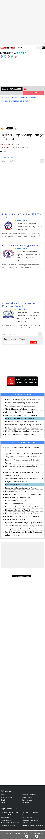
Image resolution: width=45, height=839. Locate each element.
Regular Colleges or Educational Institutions (18, 98)
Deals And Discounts (8, 825)
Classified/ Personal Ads (30, 820)
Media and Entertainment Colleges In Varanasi (22, 516)
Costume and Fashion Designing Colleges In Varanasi (24, 478)
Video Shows (5, 817)
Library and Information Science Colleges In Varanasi (24, 507)
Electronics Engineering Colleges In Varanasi (21, 422)
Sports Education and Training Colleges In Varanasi (23, 522)
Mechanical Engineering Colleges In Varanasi (21, 428)
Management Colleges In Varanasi (17, 510)
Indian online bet (6, 820)
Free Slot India (27, 800)
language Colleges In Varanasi (16, 500)
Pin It (17, 129)
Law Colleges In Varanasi (14, 504)
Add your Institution (33, 93)
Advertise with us (6, 797)
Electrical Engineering (21, 101)
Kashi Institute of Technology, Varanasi (20, 245)
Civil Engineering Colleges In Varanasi (19, 412)
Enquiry (3, 800)
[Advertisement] (22, 22)
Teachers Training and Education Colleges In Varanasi (24, 526)
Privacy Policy (27, 797)
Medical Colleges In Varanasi (15, 519)
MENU (4, 151)
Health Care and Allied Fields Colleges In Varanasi (23, 494)
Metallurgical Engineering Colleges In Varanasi (22, 431)
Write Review (21, 221)
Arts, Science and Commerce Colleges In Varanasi (22, 457)
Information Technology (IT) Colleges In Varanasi (23, 425)
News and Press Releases (9, 812)
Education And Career (8, 815)
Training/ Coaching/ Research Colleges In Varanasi (23, 529)
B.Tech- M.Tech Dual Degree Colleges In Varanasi (22, 399)
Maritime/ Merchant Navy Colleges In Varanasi (22, 513)
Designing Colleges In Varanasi (16, 482)
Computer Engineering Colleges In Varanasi (21, 415)
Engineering (5, 101)
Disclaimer (25, 803)
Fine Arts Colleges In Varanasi (16, 491)
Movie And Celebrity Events (10, 823)
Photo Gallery (27, 817)
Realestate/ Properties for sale (32, 825)
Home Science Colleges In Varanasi (17, 497)
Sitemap (3, 803)
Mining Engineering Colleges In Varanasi (19, 434)
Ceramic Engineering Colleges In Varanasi (20, 406)
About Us (4, 795)
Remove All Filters (8, 157)
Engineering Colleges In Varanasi (17, 485)
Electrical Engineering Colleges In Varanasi (20, 418)
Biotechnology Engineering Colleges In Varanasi (22, 403)
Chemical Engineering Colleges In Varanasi (20, 409)
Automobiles (26, 823)
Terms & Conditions (29, 795)
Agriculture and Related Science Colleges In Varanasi (24, 453)
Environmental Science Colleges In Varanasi (21, 488)
